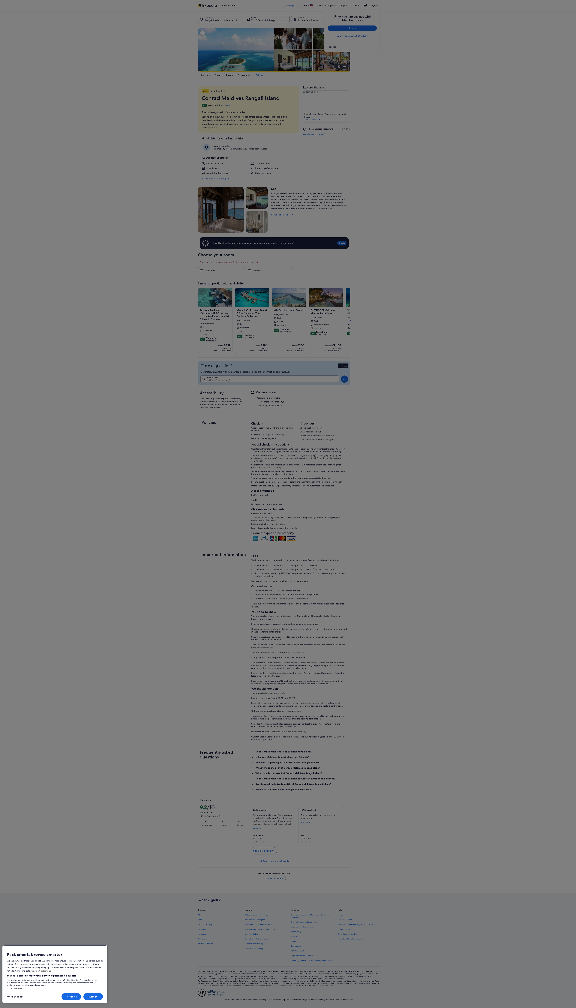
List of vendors (14, 988)
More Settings (15, 996)
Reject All (71, 996)
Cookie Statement (41, 970)
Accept (93, 996)
